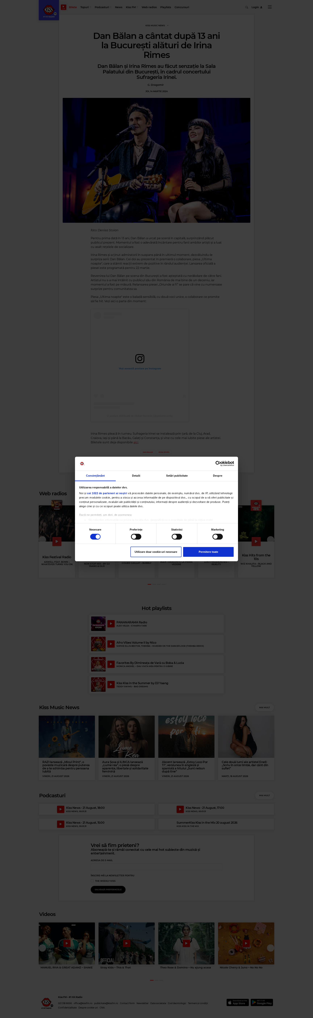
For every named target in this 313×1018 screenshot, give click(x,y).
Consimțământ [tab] (95, 475)
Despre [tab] (217, 475)
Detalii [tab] (136, 475)
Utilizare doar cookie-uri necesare (156, 551)
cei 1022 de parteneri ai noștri (107, 493)
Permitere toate (208, 551)
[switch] (136, 537)
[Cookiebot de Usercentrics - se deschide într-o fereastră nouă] (218, 463)
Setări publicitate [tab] (177, 475)
